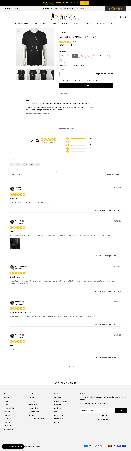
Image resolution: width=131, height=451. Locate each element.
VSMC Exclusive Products (37, 419)
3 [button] (65, 366)
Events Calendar (9, 408)
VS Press (32, 415)
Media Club (57, 404)
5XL (62, 61)
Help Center (7, 411)
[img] (60, 41)
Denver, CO (7, 419)
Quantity (62, 70)
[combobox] (113, 175)
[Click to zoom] (50, 31)
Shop (54, 24)
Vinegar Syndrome (22, 24)
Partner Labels (40, 24)
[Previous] (19, 31)
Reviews (56, 411)
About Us (6, 397)
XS (62, 56)
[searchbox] (33, 170)
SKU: (61, 65)
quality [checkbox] (17, 164)
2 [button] (61, 366)
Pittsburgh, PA (8, 422)
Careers (6, 401)
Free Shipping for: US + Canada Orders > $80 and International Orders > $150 (62, 8)
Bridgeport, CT (8, 415)
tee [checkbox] (37, 164)
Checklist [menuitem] (87, 24)
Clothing (31, 397)
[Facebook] (98, 419)
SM (68, 56)
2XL (94, 56)
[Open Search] (115, 17)
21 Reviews (76, 42)
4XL (107, 56)
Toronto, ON (7, 425)
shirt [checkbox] (31, 164)
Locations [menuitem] (101, 24)
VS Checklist (58, 397)
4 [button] (69, 366)
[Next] (24, 31)
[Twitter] (104, 419)
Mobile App (57, 408)
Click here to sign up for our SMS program (92, 403)
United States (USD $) (11, 8)
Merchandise (33, 404)
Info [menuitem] (112, 24)
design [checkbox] (25, 164)
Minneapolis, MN (9, 429)
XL (87, 56)
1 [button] (57, 366)
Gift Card (32, 401)
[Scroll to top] (127, 447)
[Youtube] (107, 419)
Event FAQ (84, 3)
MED (75, 56)
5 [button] (73, 366)
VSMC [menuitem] (76, 24)
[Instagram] (101, 419)
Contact (6, 404)
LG (81, 56)
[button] (78, 139)
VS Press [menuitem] (65, 24)
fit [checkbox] (12, 164)
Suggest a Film (58, 415)
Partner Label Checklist (61, 401)
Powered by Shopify (34, 446)
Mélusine (57, 422)
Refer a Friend (58, 419)
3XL (100, 56)
